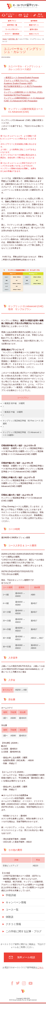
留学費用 (34, 21)
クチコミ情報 (13, 924)
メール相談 (23, 15)
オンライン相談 (8, 15)
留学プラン (12, 21)
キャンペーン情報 (16, 902)
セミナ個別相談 (12, 34)
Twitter (19, 983)
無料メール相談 (26, 957)
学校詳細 (11, 895)
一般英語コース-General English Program (21, 77)
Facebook (13, 983)
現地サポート (34, 25)
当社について (34, 34)
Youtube (30, 983)
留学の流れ (34, 29)
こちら (40, 967)
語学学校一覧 (12, 25)
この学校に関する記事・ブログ (24, 931)
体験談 (9, 916)
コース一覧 (12, 909)
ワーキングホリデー (12, 29)
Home (5, 39)
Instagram (25, 983)
